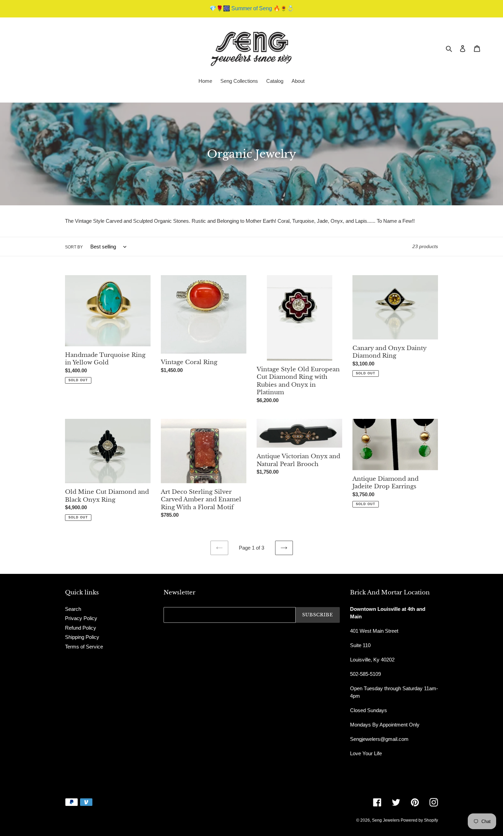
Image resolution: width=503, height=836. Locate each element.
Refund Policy (80, 628)
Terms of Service (84, 646)
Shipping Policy (82, 637)
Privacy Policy (81, 618)
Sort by (74, 247)
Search (73, 609)
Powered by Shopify (419, 820)
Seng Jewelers (386, 820)
